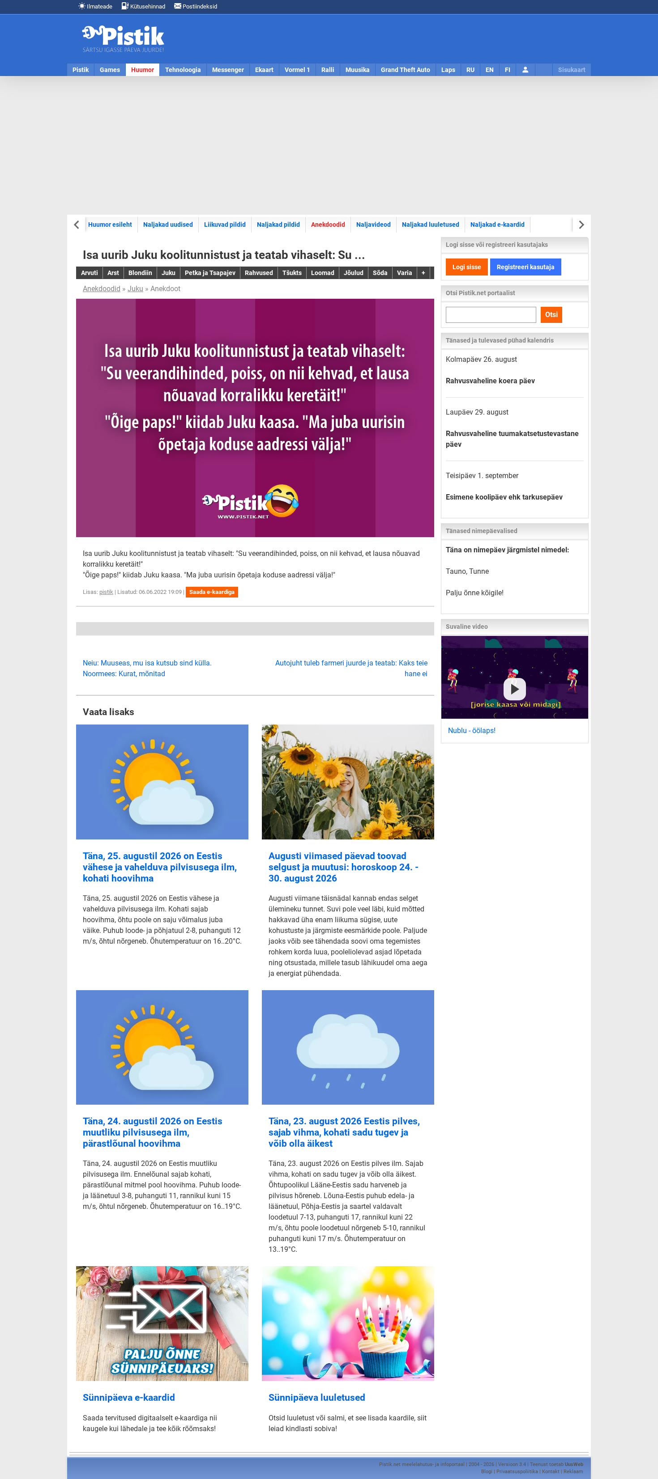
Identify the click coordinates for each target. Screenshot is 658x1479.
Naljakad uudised (168, 224)
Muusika (358, 69)
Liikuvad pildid (225, 224)
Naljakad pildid (278, 224)
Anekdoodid (328, 224)
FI (507, 69)
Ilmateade (98, 6)
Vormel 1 (297, 69)
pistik (106, 592)
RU (470, 69)
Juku (135, 288)
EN (490, 69)
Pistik (81, 69)
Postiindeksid (199, 6)
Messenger (228, 69)
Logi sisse (467, 267)
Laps (448, 69)
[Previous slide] (77, 225)
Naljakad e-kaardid (497, 224)
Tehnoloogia (183, 69)
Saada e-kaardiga (212, 592)
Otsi (551, 314)
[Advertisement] (329, 145)
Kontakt (551, 1472)
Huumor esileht (110, 224)
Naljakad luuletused (430, 224)
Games (110, 69)
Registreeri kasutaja (526, 267)
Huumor (142, 69)
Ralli (327, 69)
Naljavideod (373, 224)
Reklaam (573, 1472)
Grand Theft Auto (405, 69)
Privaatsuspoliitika (517, 1472)
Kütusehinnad (147, 6)
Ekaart (264, 69)
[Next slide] (581, 225)
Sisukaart (571, 69)
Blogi (486, 1472)
